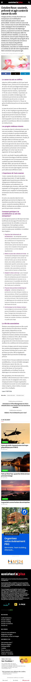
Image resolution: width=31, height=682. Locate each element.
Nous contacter (5, 650)
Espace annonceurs (7, 652)
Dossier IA (4, 625)
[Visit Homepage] (15, 2)
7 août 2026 (4, 449)
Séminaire (5, 441)
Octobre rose (20, 395)
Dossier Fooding (6, 621)
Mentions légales (6, 644)
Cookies (3, 648)
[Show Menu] (2, 2)
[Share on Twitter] (15, 73)
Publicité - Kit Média (7, 654)
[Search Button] (29, 2)
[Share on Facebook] (5, 73)
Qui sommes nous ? (6, 642)
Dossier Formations (7, 623)
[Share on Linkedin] (25, 73)
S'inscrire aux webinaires (8, 632)
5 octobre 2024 (5, 53)
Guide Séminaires (6, 618)
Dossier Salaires (6, 620)
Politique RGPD (5, 646)
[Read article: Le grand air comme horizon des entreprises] (15, 490)
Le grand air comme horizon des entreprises (15, 502)
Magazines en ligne (6, 634)
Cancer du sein (11, 395)
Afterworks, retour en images (10, 636)
